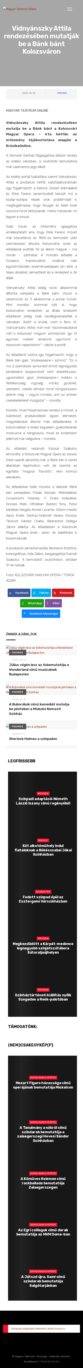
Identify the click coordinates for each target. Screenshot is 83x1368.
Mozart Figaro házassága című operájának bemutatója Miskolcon (43, 1085)
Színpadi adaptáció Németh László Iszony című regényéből (43, 801)
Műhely (43, 840)
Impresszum (50, 1361)
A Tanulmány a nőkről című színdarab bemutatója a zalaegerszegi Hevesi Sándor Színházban (43, 1134)
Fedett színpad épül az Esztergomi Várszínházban (43, 899)
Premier (62, 93)
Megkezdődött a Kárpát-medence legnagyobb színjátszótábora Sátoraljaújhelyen (43, 948)
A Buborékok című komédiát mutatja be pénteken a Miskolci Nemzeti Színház (39, 709)
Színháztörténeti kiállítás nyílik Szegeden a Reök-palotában (43, 997)
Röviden (43, 793)
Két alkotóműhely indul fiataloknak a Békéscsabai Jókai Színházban (43, 850)
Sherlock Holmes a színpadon (33, 739)
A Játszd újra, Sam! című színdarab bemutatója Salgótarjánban (43, 1281)
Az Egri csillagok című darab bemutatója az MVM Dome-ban (43, 1232)
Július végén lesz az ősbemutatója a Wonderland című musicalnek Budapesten (39, 669)
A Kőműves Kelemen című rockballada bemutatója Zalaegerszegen (43, 1183)
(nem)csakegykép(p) (43, 1077)
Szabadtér (43, 891)
